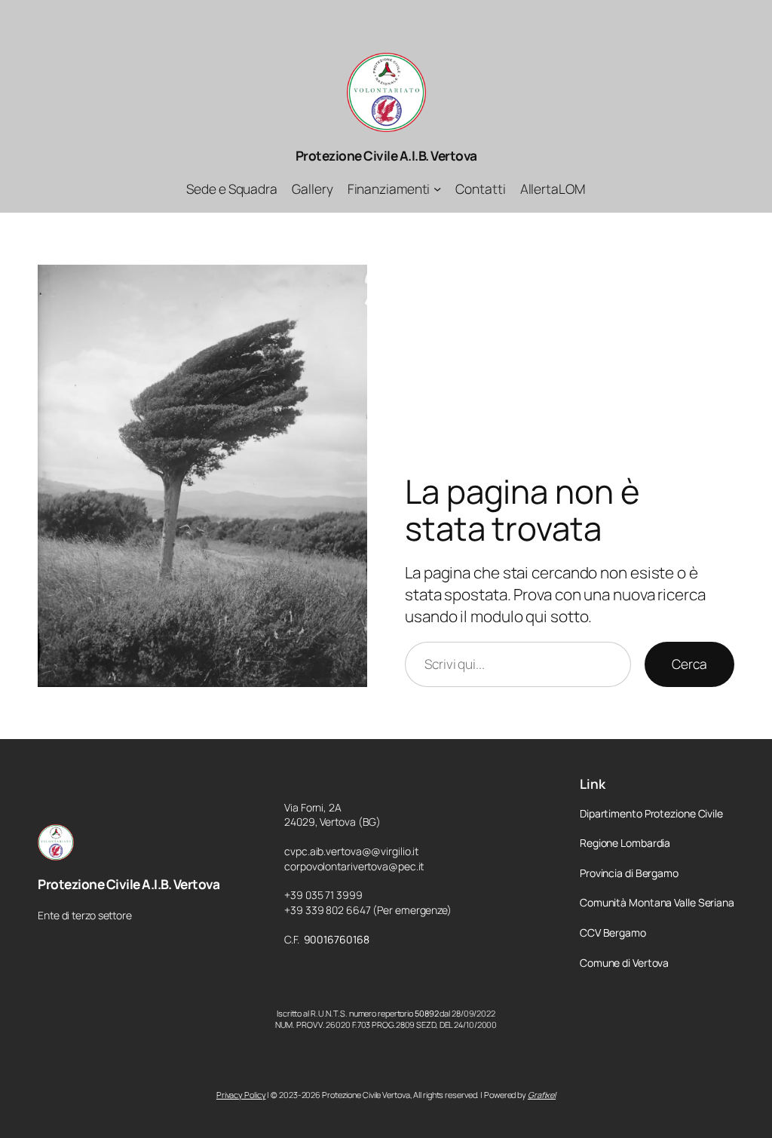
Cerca (689, 664)
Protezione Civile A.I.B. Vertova (386, 155)
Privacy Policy (241, 1094)
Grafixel (542, 1094)
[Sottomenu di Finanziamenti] (437, 188)
